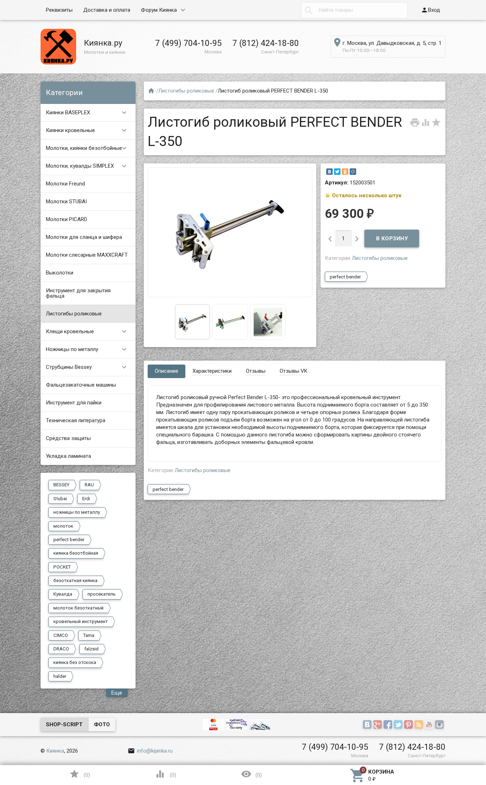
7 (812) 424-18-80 (265, 43)
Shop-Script (64, 724)
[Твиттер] (399, 725)
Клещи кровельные (87, 331)
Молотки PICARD (66, 219)
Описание (166, 371)
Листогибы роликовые (74, 313)
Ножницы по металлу (87, 349)
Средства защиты (68, 438)
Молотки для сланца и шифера (84, 237)
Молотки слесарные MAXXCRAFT (87, 255)
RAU (89, 484)
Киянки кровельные (87, 130)
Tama (88, 635)
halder (59, 676)
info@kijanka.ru (150, 751)
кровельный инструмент (80, 621)
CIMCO (60, 635)
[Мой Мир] (353, 171)
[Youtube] (430, 725)
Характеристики (212, 371)
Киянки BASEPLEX (87, 112)
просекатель (102, 594)
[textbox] (354, 10)
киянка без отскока (74, 662)
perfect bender (68, 539)
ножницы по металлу (76, 512)
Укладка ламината (68, 456)
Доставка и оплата (106, 10)
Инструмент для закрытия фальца (78, 293)
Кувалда (62, 594)
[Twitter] (337, 171)
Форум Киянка (159, 10)
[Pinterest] (409, 725)
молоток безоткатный (78, 608)
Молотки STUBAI (66, 201)
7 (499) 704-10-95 (188, 43)
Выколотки (59, 272)
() (79, 774)
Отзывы (255, 371)
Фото (102, 724)
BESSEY (61, 484)
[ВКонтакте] (329, 171)
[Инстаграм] (440, 725)
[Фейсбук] (389, 725)
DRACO (61, 648)
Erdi (86, 498)
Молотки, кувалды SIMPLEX (87, 166)
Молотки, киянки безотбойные (87, 148)
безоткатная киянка (75, 580)
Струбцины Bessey (87, 367)
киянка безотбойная (75, 553)
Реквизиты (59, 10)
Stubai (60, 498)
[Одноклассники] (345, 171)
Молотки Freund (65, 183)
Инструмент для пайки (73, 402)
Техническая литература (75, 420)
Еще (116, 693)
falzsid (91, 648)
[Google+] (378, 725)
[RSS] (419, 725)
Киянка (55, 751)
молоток (63, 526)
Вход (430, 10)
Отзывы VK (293, 371)
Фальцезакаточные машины (81, 385)
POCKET (62, 567)
